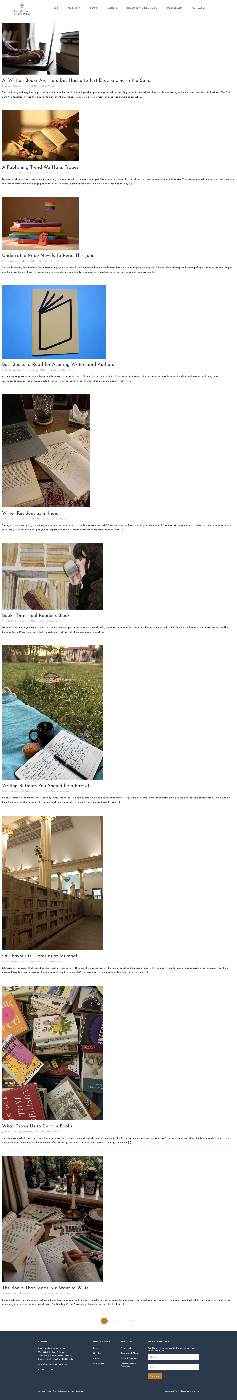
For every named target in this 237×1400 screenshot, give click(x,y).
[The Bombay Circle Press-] (22, 8)
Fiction (51, 1294)
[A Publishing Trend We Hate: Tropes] (40, 135)
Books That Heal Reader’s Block (36, 615)
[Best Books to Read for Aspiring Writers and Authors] (54, 322)
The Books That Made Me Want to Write (45, 1288)
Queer (53, 261)
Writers (52, 86)
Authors (45, 261)
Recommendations (55, 173)
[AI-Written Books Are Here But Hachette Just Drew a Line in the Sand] (40, 49)
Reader (42, 173)
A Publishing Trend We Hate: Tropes (40, 167)
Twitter (52, 1370)
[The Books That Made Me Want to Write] (52, 1219)
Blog (64, 370)
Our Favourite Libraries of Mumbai (39, 956)
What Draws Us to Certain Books (37, 1126)
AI (46, 86)
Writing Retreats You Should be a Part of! (46, 786)
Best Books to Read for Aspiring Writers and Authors (58, 364)
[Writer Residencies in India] (46, 450)
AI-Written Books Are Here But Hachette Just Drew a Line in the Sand (76, 80)
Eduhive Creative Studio (188, 1391)
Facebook (39, 1370)
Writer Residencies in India (30, 513)
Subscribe (155, 1376)
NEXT (132, 1321)
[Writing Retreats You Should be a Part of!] (52, 712)
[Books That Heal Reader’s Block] (52, 576)
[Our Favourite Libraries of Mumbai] (52, 883)
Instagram (56, 1370)
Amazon (47, 1370)
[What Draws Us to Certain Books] (52, 1053)
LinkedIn (43, 1370)
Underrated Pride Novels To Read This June (48, 255)
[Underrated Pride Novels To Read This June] (40, 223)
